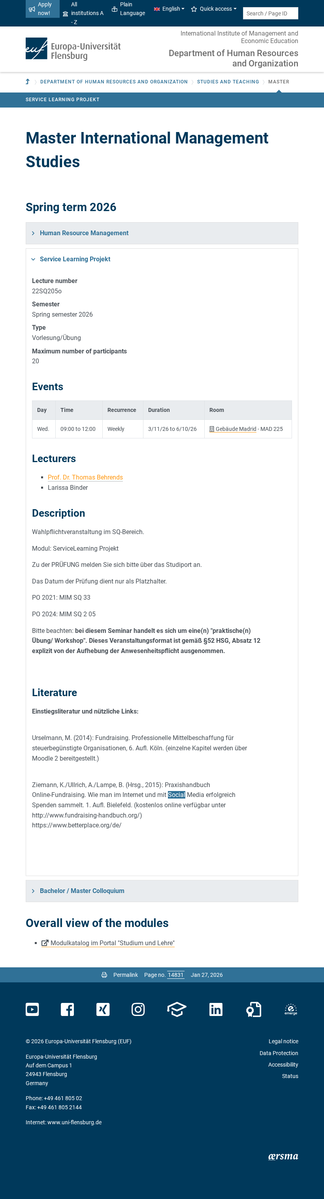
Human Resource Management (84, 233)
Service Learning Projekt (63, 99)
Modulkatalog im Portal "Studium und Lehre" (113, 943)
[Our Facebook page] (67, 1009)
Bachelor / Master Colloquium (82, 891)
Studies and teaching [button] (228, 82)
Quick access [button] (216, 9)
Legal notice (283, 1041)
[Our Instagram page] (138, 1009)
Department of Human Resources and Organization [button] (114, 82)
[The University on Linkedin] (216, 1009)
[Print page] (104, 975)
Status (290, 1076)
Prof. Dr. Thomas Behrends (85, 477)
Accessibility (283, 1064)
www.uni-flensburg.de (74, 1122)
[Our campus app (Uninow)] (176, 1009)
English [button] (171, 9)
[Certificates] (253, 1009)
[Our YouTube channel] (32, 1009)
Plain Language (132, 8)
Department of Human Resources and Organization (233, 58)
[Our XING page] (102, 1009)
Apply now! (45, 8)
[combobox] (270, 13)
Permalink (125, 975)
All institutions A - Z (87, 13)
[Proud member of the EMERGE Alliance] (290, 1009)
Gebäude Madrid (236, 429)
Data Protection (279, 1053)
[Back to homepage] (73, 49)
